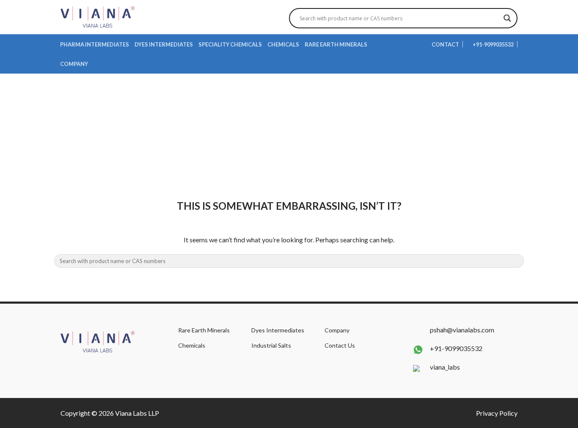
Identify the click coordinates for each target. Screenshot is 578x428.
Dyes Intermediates (164, 44)
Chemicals (283, 44)
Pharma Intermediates (94, 44)
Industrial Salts (271, 345)
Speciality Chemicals (230, 44)
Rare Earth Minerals (336, 44)
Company (74, 63)
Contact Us (340, 345)
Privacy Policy (496, 413)
